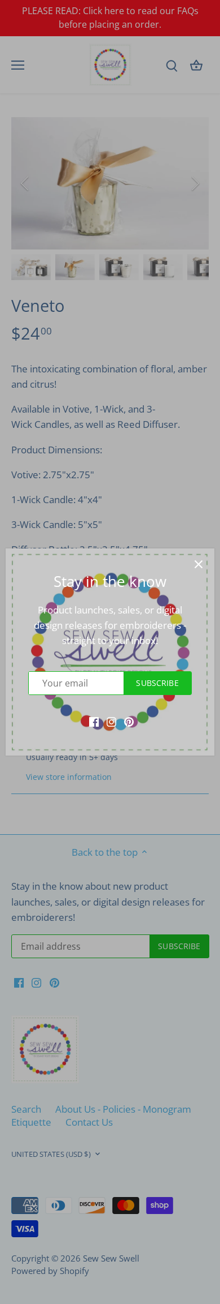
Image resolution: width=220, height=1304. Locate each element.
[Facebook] (94, 721)
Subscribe (157, 682)
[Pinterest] (129, 721)
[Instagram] (111, 721)
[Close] (198, 564)
